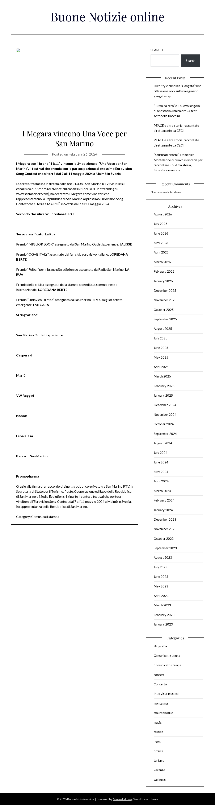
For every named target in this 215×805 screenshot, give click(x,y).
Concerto (160, 684)
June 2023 (161, 576)
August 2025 (163, 328)
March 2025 (162, 376)
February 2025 (164, 386)
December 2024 (165, 405)
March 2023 (162, 605)
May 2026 (161, 243)
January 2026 (163, 281)
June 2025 (161, 348)
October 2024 (164, 424)
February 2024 (164, 500)
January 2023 (163, 624)
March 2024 (162, 491)
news (157, 741)
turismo (159, 760)
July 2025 (160, 338)
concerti (159, 675)
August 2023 (163, 557)
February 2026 (164, 271)
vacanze (159, 770)
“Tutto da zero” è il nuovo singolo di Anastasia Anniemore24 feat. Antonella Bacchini (177, 111)
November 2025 (165, 300)
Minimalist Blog (123, 799)
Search (157, 50)
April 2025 (161, 367)
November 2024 (165, 414)
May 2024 (161, 472)
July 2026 (160, 224)
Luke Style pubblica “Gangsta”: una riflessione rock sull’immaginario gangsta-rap (177, 91)
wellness (160, 779)
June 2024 (161, 462)
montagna (161, 703)
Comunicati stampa (45, 517)
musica (158, 732)
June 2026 (161, 233)
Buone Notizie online (108, 16)
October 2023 (164, 538)
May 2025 (161, 357)
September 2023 (165, 548)
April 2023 (161, 596)
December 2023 (165, 519)
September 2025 (165, 319)
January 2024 (163, 510)
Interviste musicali (166, 693)
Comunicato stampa (167, 665)
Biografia (160, 646)
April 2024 (161, 481)
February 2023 (164, 615)
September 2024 (165, 433)
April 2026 (161, 252)
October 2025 (164, 309)
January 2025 (163, 395)
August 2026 (163, 214)
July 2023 (160, 567)
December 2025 (165, 290)
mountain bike (163, 713)
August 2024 (163, 443)
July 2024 (160, 452)
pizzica (158, 751)
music (157, 722)
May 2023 (161, 586)
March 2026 (162, 262)
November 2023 (165, 529)
